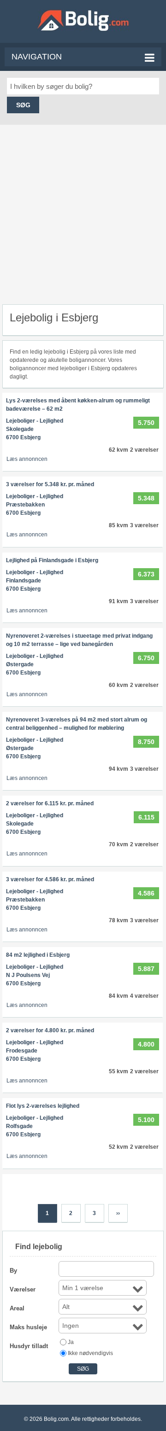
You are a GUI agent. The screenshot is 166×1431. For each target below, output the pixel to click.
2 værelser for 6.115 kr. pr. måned (50, 803)
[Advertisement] (83, 210)
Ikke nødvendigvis (90, 1353)
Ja (71, 1342)
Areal (17, 1308)
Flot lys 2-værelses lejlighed (42, 1106)
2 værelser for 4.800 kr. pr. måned (50, 1030)
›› (118, 1213)
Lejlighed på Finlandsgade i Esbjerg (52, 560)
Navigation (37, 56)
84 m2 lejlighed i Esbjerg (38, 955)
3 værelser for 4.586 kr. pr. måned (50, 879)
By (13, 1270)
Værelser (23, 1289)
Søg (23, 105)
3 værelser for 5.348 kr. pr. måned (50, 484)
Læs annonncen (26, 459)
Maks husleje (28, 1327)
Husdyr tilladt (29, 1346)
